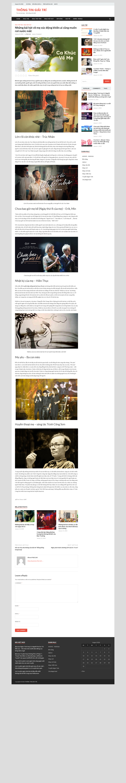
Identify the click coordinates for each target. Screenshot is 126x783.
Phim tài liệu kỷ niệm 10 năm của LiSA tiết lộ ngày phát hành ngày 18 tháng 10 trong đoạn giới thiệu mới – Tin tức (102, 116)
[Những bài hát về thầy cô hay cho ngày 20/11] (25, 522)
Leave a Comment (37, 34)
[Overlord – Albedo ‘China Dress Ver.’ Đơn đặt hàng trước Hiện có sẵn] (86, 146)
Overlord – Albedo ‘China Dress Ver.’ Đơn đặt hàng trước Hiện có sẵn (101, 141)
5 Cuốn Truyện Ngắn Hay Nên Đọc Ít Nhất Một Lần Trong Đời (101, 31)
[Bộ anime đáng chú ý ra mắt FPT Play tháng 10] (86, 109)
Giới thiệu (28, 4)
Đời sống (60, 18)
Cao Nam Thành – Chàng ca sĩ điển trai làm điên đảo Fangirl (102, 70)
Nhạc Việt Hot (49, 18)
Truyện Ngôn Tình (87, 176)
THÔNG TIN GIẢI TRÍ (31, 10)
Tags (105, 88)
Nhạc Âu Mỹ (86, 165)
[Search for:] (96, 81)
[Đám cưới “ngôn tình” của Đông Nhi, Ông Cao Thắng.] (86, 65)
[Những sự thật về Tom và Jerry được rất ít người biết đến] (86, 55)
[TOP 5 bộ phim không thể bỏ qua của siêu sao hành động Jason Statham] (86, 45)
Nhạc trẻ (26, 18)
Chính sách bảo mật (48, 4)
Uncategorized (86, 179)
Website (17, 621)
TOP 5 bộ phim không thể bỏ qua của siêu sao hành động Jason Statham (101, 40)
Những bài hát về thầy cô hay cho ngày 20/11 (24, 525)
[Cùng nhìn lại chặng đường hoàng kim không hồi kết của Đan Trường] (46, 530)
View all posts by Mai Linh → (35, 561)
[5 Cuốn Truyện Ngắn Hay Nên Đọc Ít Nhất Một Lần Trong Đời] (86, 35)
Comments (96, 88)
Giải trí (67, 18)
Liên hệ (56, 4)
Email (17, 613)
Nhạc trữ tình (36, 18)
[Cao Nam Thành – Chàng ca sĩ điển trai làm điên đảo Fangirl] (86, 74)
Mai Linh (28, 34)
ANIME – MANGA (77, 18)
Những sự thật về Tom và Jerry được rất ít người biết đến (102, 50)
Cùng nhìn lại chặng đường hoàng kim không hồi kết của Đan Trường (46, 534)
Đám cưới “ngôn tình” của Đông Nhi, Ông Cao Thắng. (101, 60)
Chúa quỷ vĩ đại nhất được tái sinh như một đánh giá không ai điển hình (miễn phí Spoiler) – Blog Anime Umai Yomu (102, 130)
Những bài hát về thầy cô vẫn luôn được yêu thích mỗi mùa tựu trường (68, 526)
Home (18, 18)
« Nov (83, 671)
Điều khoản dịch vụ (36, 4)
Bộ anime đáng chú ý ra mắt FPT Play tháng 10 (102, 104)
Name (17, 606)
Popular (86, 88)
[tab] (86, 88)
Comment (18, 583)
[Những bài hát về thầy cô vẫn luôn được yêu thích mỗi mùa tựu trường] (68, 522)
